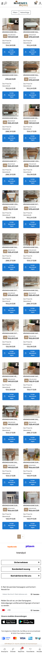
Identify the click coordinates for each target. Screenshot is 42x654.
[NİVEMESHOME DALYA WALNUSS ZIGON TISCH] (31, 239)
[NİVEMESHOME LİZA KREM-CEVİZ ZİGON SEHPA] (10, 196)
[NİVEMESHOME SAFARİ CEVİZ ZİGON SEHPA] (31, 368)
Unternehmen (21, 562)
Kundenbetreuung (21, 569)
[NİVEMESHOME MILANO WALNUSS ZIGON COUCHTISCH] (31, 110)
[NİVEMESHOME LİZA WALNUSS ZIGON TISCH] (31, 153)
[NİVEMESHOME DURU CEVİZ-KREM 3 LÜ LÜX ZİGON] (31, 454)
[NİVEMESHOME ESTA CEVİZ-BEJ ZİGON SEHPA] (10, 325)
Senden (36, 594)
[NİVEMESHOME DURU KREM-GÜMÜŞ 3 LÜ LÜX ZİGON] (31, 498)
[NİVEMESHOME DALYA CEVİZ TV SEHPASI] (31, 411)
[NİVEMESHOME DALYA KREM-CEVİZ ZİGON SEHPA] (10, 411)
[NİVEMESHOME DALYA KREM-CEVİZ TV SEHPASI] (10, 239)
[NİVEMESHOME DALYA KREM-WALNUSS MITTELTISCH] (31, 24)
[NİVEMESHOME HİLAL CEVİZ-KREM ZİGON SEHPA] (10, 368)
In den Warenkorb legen (11, 52)
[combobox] (4, 610)
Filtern (15, 12)
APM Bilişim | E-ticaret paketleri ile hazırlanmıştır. (21, 643)
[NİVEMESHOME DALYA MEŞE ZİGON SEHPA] (10, 454)
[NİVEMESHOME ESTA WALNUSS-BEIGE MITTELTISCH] (10, 282)
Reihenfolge (24, 12)
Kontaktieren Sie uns (21, 576)
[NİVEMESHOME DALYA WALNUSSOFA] (31, 67)
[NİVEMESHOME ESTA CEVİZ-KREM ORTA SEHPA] (31, 196)
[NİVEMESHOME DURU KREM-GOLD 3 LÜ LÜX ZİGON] (10, 498)
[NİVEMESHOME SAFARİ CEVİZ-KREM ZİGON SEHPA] (31, 325)
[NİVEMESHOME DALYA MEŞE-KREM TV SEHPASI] (31, 282)
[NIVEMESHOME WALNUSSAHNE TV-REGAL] (10, 110)
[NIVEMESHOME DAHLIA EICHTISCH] (10, 67)
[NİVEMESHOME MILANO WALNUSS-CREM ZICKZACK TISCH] (10, 24)
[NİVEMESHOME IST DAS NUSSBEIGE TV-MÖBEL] (10, 153)
